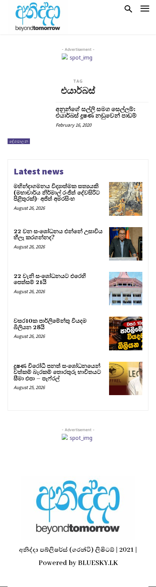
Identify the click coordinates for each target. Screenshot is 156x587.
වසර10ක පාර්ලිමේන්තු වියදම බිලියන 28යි (50, 324)
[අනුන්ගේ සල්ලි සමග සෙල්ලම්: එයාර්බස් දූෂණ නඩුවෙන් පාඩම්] (29, 123)
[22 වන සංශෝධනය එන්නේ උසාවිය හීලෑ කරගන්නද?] (125, 244)
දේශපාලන (18, 141)
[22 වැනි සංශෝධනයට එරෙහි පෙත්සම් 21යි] (125, 288)
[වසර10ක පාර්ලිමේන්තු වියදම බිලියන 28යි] (125, 333)
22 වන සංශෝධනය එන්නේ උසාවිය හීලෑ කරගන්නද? (58, 235)
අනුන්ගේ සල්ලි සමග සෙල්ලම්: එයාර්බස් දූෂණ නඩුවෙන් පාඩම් (96, 112)
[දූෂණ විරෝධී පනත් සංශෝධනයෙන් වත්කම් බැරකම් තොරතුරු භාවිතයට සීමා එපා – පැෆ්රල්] (125, 378)
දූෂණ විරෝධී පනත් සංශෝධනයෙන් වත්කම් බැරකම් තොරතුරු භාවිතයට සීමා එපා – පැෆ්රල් (57, 372)
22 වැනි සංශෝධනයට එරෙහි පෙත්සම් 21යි (50, 279)
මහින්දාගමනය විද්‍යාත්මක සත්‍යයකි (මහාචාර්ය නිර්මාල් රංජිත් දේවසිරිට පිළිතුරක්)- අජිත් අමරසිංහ (57, 192)
